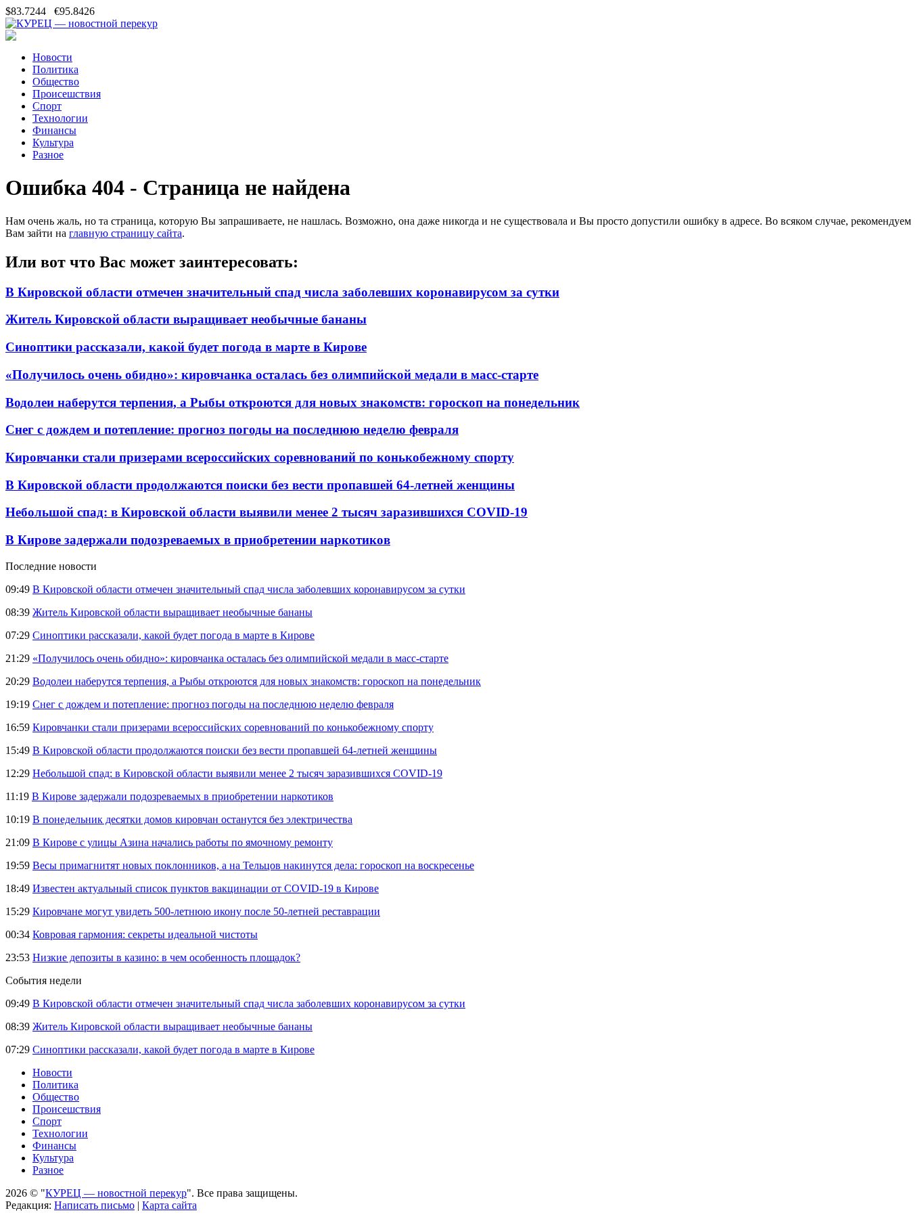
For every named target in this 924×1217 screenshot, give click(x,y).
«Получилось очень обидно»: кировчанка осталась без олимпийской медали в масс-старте (271, 375)
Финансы (54, 130)
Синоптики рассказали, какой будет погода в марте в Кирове (186, 347)
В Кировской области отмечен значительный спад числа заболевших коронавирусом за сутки (282, 292)
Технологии (60, 118)
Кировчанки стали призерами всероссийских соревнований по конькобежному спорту (259, 457)
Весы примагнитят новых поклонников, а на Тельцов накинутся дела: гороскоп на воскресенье (253, 865)
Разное (48, 154)
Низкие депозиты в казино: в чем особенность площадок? (166, 957)
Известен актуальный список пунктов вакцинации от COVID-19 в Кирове (205, 888)
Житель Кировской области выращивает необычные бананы (186, 319)
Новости (52, 57)
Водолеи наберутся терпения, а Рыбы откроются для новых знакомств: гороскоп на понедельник (292, 402)
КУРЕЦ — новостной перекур (116, 1193)
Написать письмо (94, 1205)
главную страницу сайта (125, 233)
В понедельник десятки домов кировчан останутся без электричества (192, 819)
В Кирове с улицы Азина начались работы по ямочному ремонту (182, 842)
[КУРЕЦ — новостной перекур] (81, 23)
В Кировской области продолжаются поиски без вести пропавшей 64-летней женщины (260, 485)
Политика (55, 69)
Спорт (47, 106)
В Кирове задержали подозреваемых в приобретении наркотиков (197, 540)
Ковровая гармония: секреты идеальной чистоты (145, 934)
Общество (55, 81)
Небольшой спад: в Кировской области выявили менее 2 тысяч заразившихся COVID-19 (266, 512)
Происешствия (66, 93)
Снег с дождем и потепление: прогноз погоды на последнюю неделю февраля (232, 429)
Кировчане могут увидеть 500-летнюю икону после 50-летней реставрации (206, 911)
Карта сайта (169, 1205)
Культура (53, 142)
